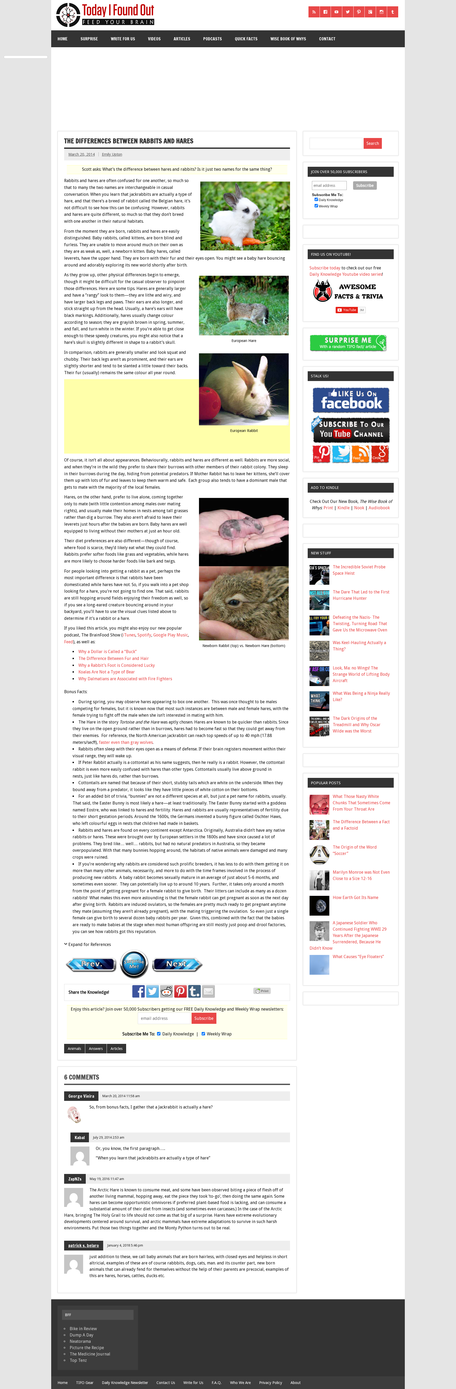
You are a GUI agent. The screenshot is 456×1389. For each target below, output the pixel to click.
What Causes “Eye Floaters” (358, 956)
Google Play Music (170, 635)
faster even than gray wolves (126, 742)
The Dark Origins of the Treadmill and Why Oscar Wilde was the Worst (357, 725)
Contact (327, 39)
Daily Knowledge (178, 1033)
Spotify (144, 635)
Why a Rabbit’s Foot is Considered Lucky (116, 665)
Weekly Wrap (219, 1033)
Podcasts (212, 39)
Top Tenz (78, 1360)
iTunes (129, 635)
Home (63, 39)
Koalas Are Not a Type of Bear (106, 671)
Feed (68, 641)
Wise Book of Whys (288, 39)
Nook (359, 507)
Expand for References (89, 944)
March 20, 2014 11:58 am (121, 1096)
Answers (96, 1048)
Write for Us (123, 39)
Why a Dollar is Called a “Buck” (107, 651)
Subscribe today (325, 267)
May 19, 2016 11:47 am (107, 1179)
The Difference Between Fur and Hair (113, 658)
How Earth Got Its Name (355, 897)
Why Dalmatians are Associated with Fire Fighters (125, 678)
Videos (154, 39)
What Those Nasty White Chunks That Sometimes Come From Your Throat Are (361, 803)
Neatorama (80, 1341)
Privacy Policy (270, 1383)
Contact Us (165, 1383)
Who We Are (240, 1383)
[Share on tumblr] (194, 991)
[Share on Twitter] (152, 991)
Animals (74, 1048)
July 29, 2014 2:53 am (108, 1137)
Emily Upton (112, 154)
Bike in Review (83, 1328)
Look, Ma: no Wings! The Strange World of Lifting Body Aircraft (361, 674)
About (296, 1383)
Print (328, 507)
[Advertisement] (228, 87)
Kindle (344, 507)
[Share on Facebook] (138, 991)
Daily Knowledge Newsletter (125, 1383)
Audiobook (379, 507)
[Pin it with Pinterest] (180, 991)
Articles (182, 39)
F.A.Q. (217, 1383)
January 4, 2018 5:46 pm (125, 1245)
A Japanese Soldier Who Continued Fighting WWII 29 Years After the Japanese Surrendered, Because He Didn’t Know (348, 935)
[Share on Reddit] (166, 991)
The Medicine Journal (90, 1354)
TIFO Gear (84, 1383)
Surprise (89, 39)
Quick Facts (246, 39)
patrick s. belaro (83, 1245)
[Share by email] (208, 991)
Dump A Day (81, 1335)
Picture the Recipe (87, 1347)
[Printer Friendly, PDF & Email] (262, 993)
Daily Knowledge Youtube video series (346, 274)
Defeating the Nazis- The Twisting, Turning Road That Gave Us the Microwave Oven (360, 623)
